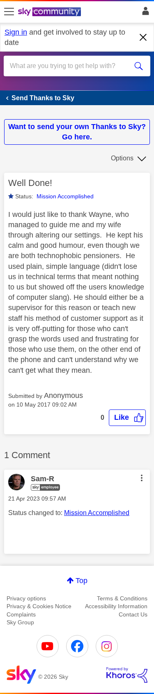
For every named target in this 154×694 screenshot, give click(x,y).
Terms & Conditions (122, 598)
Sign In (144, 13)
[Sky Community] (50, 12)
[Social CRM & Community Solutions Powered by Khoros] (126, 675)
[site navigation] (9, 12)
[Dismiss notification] (143, 37)
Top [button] (81, 580)
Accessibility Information (116, 606)
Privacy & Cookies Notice (39, 606)
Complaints (21, 614)
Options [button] (122, 158)
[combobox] (70, 66)
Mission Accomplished (65, 196)
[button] (127, 417)
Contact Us (133, 614)
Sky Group (20, 622)
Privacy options (26, 598)
